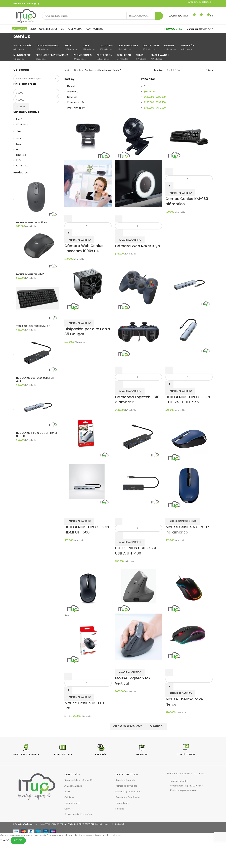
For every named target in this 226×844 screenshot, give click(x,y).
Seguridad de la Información (78, 780)
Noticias (119, 808)
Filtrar (21, 106)
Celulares (69, 797)
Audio (67, 791)
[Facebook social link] (178, 3)
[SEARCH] (159, 16)
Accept (18, 840)
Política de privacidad (126, 785)
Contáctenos (122, 802)
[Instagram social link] (182, 3)
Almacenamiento (73, 785)
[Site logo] (26, 15)
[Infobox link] (31, 754)
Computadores (72, 802)
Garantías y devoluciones (128, 791)
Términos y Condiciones (128, 797)
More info (5, 840)
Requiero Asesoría (125, 780)
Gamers (68, 808)
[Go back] (9, 38)
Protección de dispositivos (78, 814)
